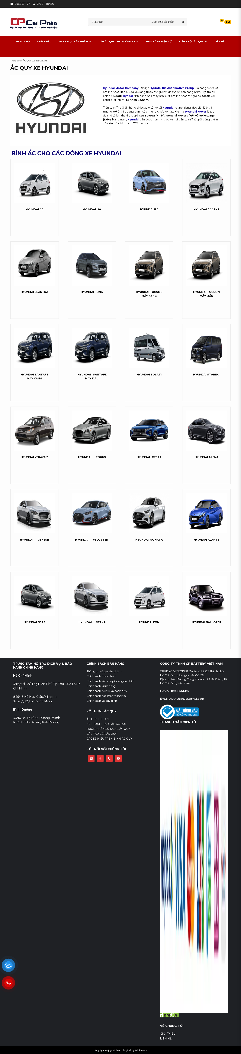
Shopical (126, 1050)
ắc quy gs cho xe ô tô (165, 33)
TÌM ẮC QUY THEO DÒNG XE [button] (117, 41)
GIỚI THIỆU (44, 41)
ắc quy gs (99, 33)
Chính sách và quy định (102, 700)
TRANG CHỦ (22, 41)
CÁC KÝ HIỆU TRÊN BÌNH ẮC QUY (109, 738)
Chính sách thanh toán (101, 676)
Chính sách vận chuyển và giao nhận (110, 681)
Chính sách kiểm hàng (101, 686)
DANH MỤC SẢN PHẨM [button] (73, 41)
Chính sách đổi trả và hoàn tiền (107, 691)
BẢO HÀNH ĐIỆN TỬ (159, 41)
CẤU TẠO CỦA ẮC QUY (102, 733)
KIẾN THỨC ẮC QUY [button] (191, 41)
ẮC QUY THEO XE (98, 719)
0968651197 (22, 3)
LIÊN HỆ (219, 41)
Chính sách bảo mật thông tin (106, 696)
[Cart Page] (219, 22)
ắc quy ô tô (139, 33)
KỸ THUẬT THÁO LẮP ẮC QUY (107, 724)
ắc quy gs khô (118, 33)
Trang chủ (15, 60)
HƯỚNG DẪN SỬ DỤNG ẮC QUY (108, 729)
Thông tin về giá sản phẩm (104, 671)
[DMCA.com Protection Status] (169, 1014)
